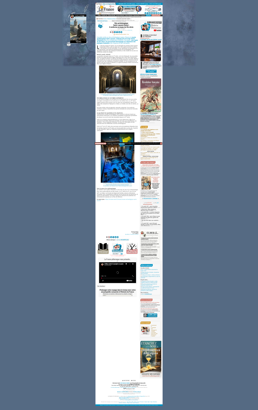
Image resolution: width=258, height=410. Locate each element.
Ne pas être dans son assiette (150, 220)
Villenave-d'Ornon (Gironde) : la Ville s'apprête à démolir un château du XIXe (149, 281)
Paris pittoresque (148, 405)
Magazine (101, 405)
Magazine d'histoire (124, 398)
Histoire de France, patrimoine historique (127, 397)
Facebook (153, 325)
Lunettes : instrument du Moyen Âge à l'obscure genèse (150, 141)
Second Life (154, 333)
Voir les (147, 294)
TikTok (153, 331)
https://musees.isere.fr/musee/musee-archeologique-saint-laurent (117, 200)
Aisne (130, 401)
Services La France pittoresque (123, 393)
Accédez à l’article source (131, 234)
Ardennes (124, 402)
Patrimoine (136, 15)
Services (156, 405)
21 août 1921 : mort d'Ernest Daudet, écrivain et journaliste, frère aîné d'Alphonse (150, 224)
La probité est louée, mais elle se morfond (150, 153)
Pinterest (153, 335)
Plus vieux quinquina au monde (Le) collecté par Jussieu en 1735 (149, 284)
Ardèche (120, 402)
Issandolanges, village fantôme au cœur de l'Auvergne (150, 277)
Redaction (130, 30)
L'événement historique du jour (129, 393)
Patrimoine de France (111, 18)
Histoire (120, 15)
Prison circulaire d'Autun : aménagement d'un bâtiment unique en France (150, 287)
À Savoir (142, 15)
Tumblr (153, 336)
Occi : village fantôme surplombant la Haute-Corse (149, 270)
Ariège (128, 402)
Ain (127, 401)
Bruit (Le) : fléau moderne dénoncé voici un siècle (148, 210)
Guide (104, 15)
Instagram (154, 330)
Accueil (105, 18)
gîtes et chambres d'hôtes (124, 398)
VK (152, 329)
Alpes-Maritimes (154, 401)
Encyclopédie (106, 405)
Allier (133, 401)
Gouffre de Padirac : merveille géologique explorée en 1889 (149, 149)
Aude (134, 402)
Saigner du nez (146, 155)
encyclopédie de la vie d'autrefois (131, 399)
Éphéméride (111, 15)
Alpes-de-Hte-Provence (139, 401)
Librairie (142, 405)
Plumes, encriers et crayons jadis (150, 147)
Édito (99, 15)
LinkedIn (153, 327)
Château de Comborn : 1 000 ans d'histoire (151, 275)
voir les (123, 240)
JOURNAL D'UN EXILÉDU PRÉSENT (151, 71)
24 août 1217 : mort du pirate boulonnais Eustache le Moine (149, 207)
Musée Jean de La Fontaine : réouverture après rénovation (150, 273)
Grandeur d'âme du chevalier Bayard (149, 138)
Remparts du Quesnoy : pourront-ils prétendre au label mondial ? (149, 290)
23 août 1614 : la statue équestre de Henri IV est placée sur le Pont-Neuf (150, 213)
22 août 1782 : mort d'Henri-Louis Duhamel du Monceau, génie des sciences (150, 217)
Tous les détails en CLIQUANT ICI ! (148, 114)
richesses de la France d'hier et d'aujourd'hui (136, 396)
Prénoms (153, 405)
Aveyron (137, 402)
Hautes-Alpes (147, 401)
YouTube (153, 332)
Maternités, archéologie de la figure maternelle (149, 158)
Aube (131, 402)
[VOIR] (133, 4)
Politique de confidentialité (135, 393)
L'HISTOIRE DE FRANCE (125, 383)
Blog (110, 405)
